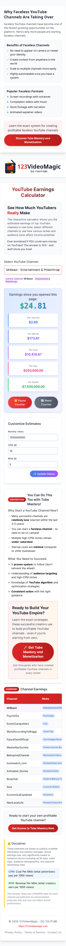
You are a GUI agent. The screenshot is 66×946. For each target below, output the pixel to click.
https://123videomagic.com (33, 926)
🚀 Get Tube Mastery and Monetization (33, 652)
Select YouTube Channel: (21, 261)
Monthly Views (16, 431)
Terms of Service (35, 932)
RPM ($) (12, 458)
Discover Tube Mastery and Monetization (33, 140)
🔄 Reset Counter (46, 402)
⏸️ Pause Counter (20, 402)
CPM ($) (12, 445)
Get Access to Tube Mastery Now (33, 828)
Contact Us (54, 932)
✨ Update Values (44, 473)
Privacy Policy (13, 932)
